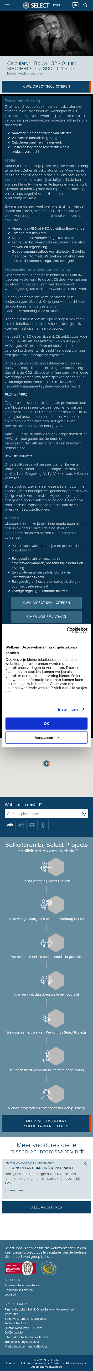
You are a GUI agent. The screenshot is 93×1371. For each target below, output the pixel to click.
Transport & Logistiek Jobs (22, 1342)
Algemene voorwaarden (46, 1366)
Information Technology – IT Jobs (26, 1337)
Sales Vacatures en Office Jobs (25, 1319)
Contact (56, 1363)
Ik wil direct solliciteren (46, 86)
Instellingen (68, 709)
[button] (46, 763)
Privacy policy (74, 1363)
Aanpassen (44, 737)
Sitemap (11, 1363)
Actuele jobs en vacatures (22, 1285)
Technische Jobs (15, 1323)
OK (46, 724)
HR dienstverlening (33, 1363)
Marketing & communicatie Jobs (26, 1346)
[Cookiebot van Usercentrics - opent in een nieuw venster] (67, 630)
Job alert (10, 1294)
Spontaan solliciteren (19, 1290)
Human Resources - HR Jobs (23, 1328)
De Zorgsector (14, 1332)
